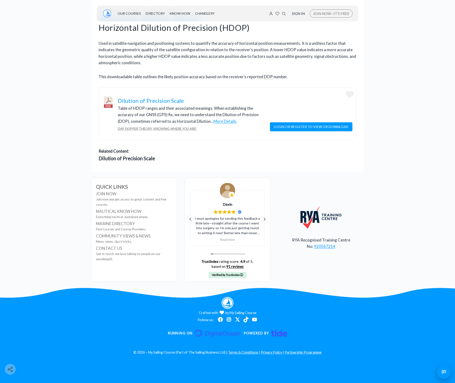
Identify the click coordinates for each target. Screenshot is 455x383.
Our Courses (129, 13)
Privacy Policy (271, 352)
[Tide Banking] (265, 333)
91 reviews (235, 266)
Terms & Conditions (243, 352)
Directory (155, 13)
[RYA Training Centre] (321, 217)
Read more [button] (227, 240)
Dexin (227, 204)
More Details (225, 121)
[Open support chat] (444, 372)
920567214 (324, 246)
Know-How (180, 13)
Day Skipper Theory (135, 129)
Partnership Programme (303, 352)
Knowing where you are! (175, 129)
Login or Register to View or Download (311, 127)
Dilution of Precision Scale (151, 100)
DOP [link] (268, 76)
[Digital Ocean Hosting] (204, 333)
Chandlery (205, 13)
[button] (264, 219)
